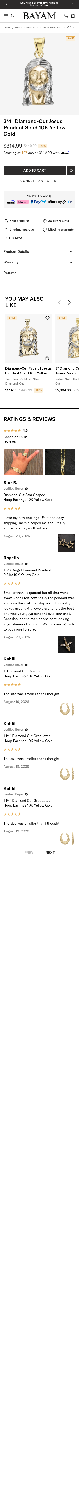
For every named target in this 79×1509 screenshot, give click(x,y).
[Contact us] (65, 15)
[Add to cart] (47, 358)
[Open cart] (72, 15)
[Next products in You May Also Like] (69, 302)
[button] (39, 199)
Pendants (32, 27)
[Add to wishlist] (71, 170)
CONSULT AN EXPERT (39, 181)
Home (7, 27)
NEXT (50, 853)
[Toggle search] (13, 15)
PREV (29, 853)
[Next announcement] (72, 4)
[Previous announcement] (6, 4)
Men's (18, 27)
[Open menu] (6, 15)
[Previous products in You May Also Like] (60, 302)
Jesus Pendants (52, 27)
